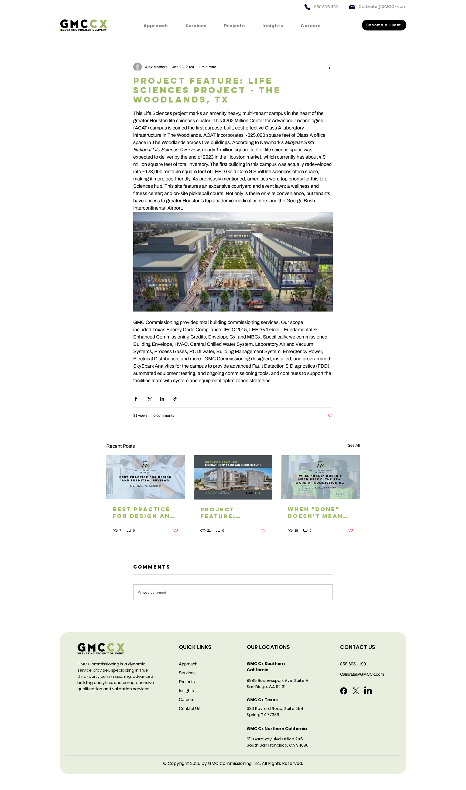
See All (354, 445)
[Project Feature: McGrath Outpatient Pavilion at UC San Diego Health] (233, 477)
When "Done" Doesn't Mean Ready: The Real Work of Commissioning (320, 512)
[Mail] (352, 7)
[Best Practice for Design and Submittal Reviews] (145, 477)
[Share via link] (175, 398)
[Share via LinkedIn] (162, 398)
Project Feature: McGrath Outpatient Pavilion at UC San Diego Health (229, 512)
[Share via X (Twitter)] (149, 398)
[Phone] (307, 7)
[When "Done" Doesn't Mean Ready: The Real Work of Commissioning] (320, 477)
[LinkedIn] (368, 691)
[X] (356, 691)
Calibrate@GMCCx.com (382, 6)
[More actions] (329, 67)
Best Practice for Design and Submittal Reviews (144, 512)
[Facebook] (343, 691)
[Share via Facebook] (135, 398)
